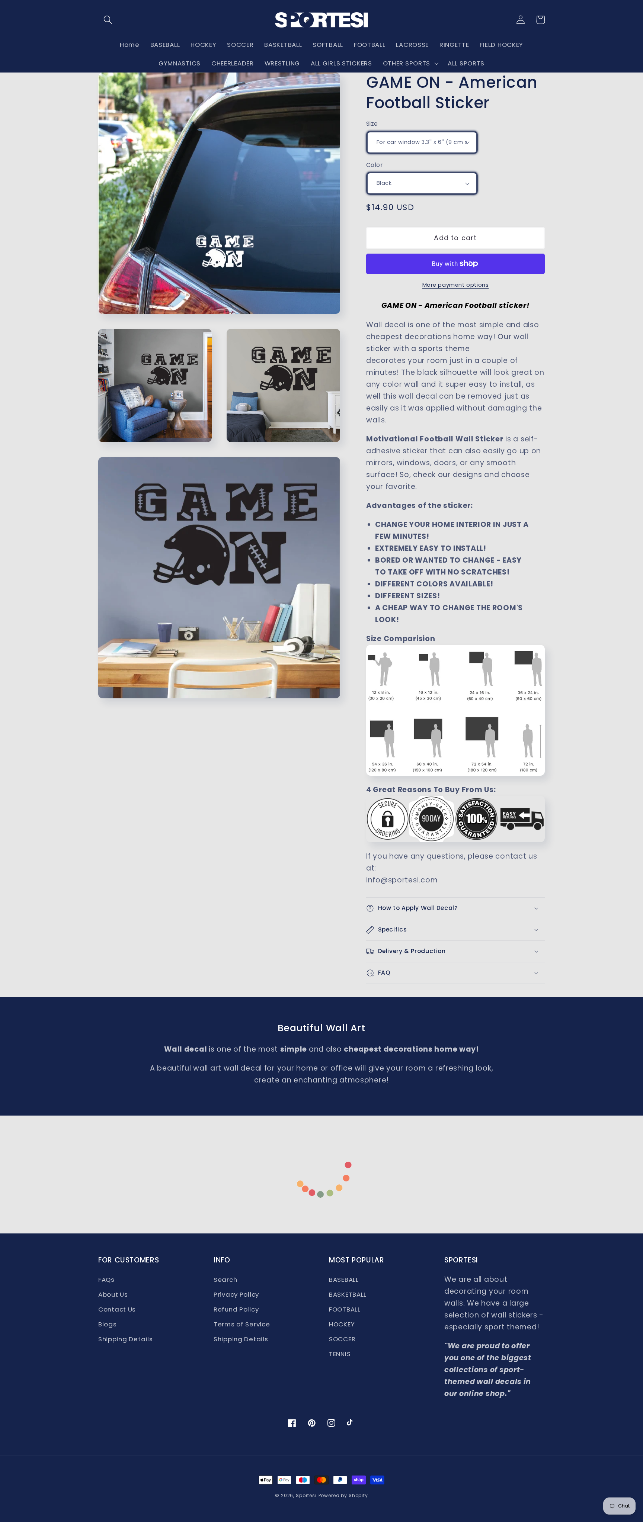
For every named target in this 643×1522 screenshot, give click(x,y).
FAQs (106, 1279)
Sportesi (306, 1495)
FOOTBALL (345, 1309)
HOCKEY (342, 1324)
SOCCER (342, 1339)
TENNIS (340, 1353)
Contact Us (117, 1309)
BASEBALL (344, 1279)
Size (372, 124)
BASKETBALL (348, 1294)
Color (374, 165)
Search (225, 1279)
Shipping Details (125, 1339)
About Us (113, 1294)
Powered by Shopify (343, 1495)
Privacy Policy (236, 1294)
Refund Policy (236, 1309)
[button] (108, 20)
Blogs (107, 1324)
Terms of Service (242, 1324)
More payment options (455, 285)
